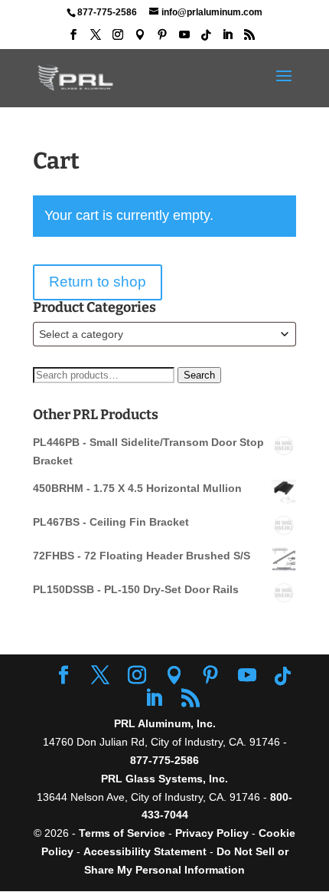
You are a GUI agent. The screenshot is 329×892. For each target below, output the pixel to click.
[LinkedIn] (227, 39)
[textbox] (164, 334)
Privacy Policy (212, 833)
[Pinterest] (162, 39)
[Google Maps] (140, 39)
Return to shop (97, 282)
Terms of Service (122, 833)
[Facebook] (73, 39)
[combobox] (164, 334)
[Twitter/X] (95, 39)
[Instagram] (117, 39)
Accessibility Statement (146, 851)
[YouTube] (184, 39)
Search (199, 375)
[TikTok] (205, 39)
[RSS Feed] (249, 39)
